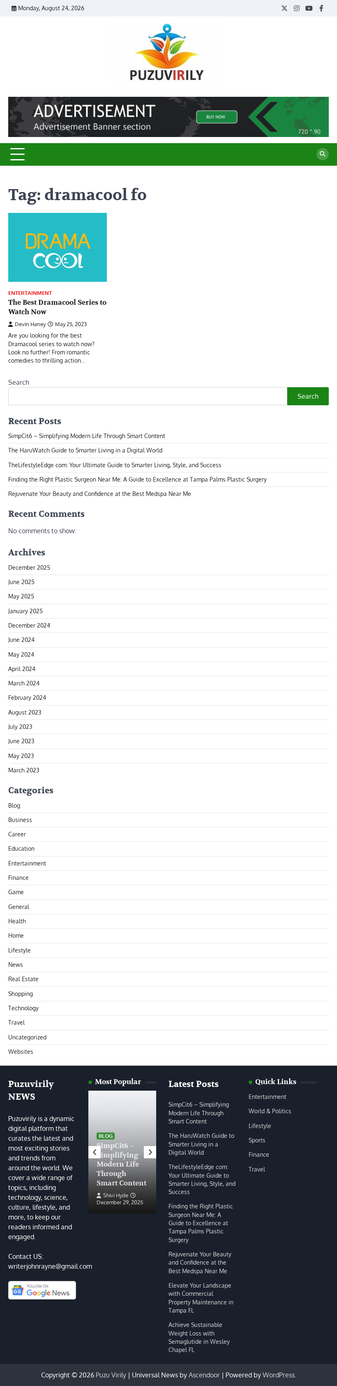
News (15, 964)
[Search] (322, 154)
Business (20, 819)
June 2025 (21, 581)
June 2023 (21, 741)
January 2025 (25, 610)
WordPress (279, 1375)
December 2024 (29, 625)
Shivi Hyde (115, 1195)
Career (17, 834)
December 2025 (29, 567)
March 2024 (23, 683)
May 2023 (21, 755)
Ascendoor (204, 1375)
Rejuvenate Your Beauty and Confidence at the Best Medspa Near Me (99, 493)
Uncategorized (27, 1037)
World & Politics (270, 1110)
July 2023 (20, 726)
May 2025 (21, 596)
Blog (14, 805)
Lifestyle (19, 950)
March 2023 (23, 770)
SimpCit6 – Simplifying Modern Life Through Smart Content (86, 435)
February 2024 (27, 697)
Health (17, 921)
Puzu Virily (111, 1375)
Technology (23, 1008)
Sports (257, 1140)
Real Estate (23, 978)
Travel (16, 1022)
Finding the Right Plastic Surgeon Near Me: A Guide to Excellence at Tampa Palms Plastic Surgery (137, 479)
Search (18, 382)
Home (16, 935)
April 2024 (21, 668)
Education (21, 848)
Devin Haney (30, 324)
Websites (20, 1051)
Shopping (20, 993)
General (18, 906)
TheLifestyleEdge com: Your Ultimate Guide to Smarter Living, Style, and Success (115, 464)
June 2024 (21, 639)
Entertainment (30, 293)
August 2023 (25, 712)
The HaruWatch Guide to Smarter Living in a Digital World (85, 450)
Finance (18, 877)
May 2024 (21, 654)
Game (16, 891)
